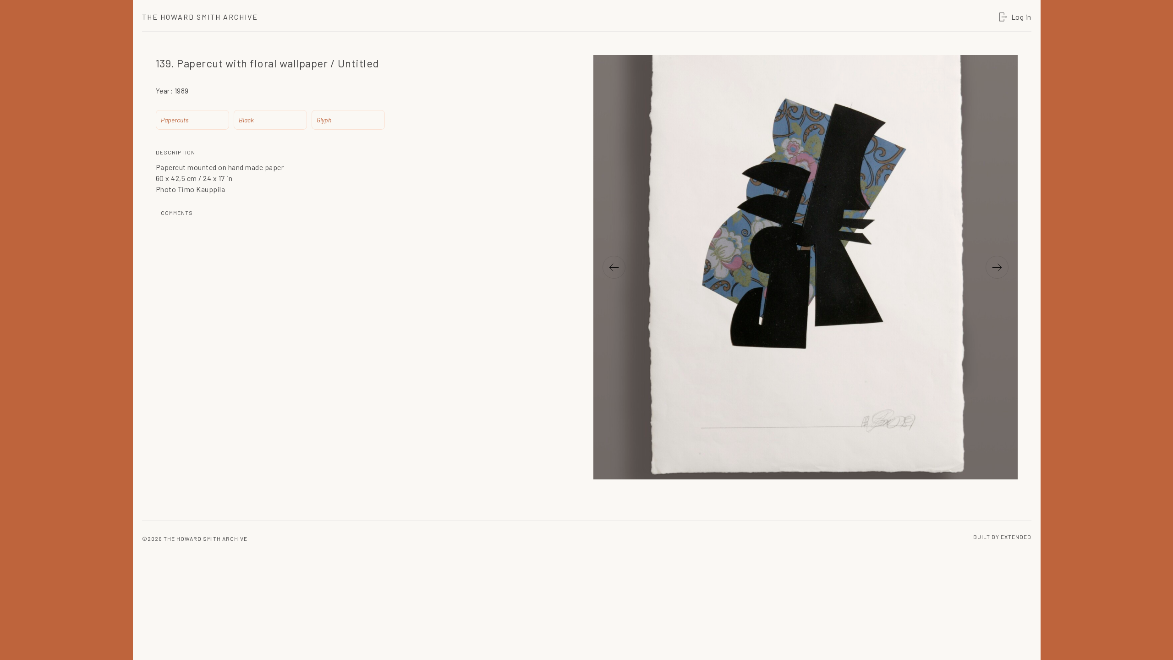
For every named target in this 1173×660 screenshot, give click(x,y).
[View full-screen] (1006, 75)
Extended (1016, 537)
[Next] (997, 267)
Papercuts (175, 120)
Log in (1021, 16)
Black (246, 120)
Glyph (324, 120)
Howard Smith (200, 16)
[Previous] (614, 267)
